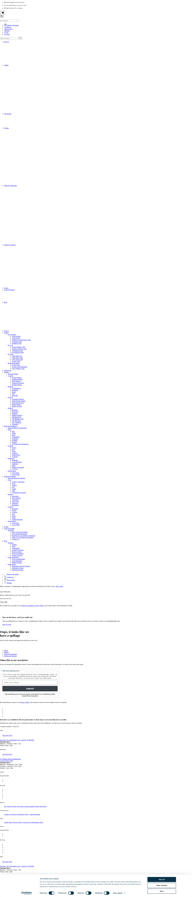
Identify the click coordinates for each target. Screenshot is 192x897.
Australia (15, 456)
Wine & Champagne (10, 185)
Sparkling (15, 439)
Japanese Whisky (17, 379)
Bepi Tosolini (16, 498)
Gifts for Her (16, 338)
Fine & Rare (12, 471)
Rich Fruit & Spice (18, 403)
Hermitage (15, 505)
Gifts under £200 (17, 359)
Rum (13, 483)
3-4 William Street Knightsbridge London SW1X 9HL (10, 760)
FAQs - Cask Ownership (32, 814)
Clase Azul (15, 501)
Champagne (16, 437)
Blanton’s (15, 410)
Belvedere (15, 496)
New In (6, 42)
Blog (5, 302)
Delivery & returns (12, 574)
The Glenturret (16, 422)
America (14, 453)
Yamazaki (15, 424)
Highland (15, 390)
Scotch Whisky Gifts (18, 347)
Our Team (7, 806)
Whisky (6, 128)
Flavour (10, 397)
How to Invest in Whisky (20, 532)
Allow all (162, 879)
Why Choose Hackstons (19, 534)
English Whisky (17, 385)
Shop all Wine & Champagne (17, 428)
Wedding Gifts (16, 343)
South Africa (16, 455)
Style (9, 430)
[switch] (71, 893)
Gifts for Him (16, 336)
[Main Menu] (2, 13)
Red (13, 431)
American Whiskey (18, 383)
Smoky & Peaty (17, 406)
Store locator (10, 580)
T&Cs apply (59, 586)
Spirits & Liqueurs (10, 245)
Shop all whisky (13, 374)
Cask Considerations (18, 559)
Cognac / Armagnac (18, 482)
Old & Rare (7, 114)
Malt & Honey (16, 404)
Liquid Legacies (17, 555)
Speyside (15, 395)
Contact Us (15, 539)
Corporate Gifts (17, 342)
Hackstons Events (17, 570)
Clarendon (15, 500)
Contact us (10, 577)
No (6, 602)
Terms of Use (27, 822)
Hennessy (15, 503)
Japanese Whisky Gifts (19, 349)
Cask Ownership (9, 290)
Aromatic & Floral (18, 399)
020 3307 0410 (7, 735)
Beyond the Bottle (14, 363)
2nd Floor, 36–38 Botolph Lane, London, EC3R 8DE (17, 740)
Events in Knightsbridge (19, 367)
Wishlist (9, 583)
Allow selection (161, 885)
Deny (162, 891)
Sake (13, 491)
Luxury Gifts (16, 361)
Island (14, 392)
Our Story (14, 806)
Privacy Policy (39, 605)
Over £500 (15, 473)
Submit (30, 688)
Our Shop (21, 806)
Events (6, 288)
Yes (2, 602)
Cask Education (17, 561)
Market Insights (17, 562)
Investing (11, 530)
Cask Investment (13, 557)
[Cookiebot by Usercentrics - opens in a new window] (26, 893)
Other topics (12, 564)
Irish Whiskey (16, 381)
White (14, 433)
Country (10, 376)
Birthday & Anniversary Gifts (21, 340)
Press (41, 806)
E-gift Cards (16, 365)
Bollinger (15, 460)
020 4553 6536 (7, 754)
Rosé (13, 435)
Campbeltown (16, 388)
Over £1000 (16, 474)
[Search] (20, 38)
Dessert (14, 442)
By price (10, 354)
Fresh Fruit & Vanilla (18, 401)
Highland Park (16, 417)
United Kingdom (17, 519)
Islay (13, 394)
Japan (14, 516)
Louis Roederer (17, 462)
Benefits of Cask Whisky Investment (23, 536)
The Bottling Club (18, 419)
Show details (117, 893)
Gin (13, 487)
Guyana (14, 512)
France (14, 447)
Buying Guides (17, 552)
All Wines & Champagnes (20, 444)
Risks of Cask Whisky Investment (22, 537)
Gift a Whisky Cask (18, 368)
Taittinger (15, 464)
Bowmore (15, 412)
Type (9, 480)
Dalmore (15, 413)
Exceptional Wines (18, 352)
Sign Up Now (6, 624)
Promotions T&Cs (37, 822)
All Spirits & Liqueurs (19, 492)
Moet (13, 465)
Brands (10, 408)
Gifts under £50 (17, 356)
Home (6, 650)
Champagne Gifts (17, 350)
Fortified (14, 440)
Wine (13, 546)
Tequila (14, 485)
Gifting (6, 65)
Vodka (14, 489)
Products (11, 543)
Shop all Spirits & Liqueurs (16, 478)
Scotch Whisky (17, 377)
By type (10, 345)
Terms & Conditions (27, 605)
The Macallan (16, 421)
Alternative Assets (17, 568)
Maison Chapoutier (18, 467)
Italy (13, 449)
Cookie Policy (8, 822)
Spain (14, 451)
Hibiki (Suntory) (17, 415)
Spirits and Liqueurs (10, 656)
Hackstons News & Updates (21, 566)
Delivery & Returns (18, 814)
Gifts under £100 (17, 358)
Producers (11, 458)
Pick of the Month (17, 553)
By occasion (12, 334)
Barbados (15, 509)
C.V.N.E (15, 469)
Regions (10, 386)
